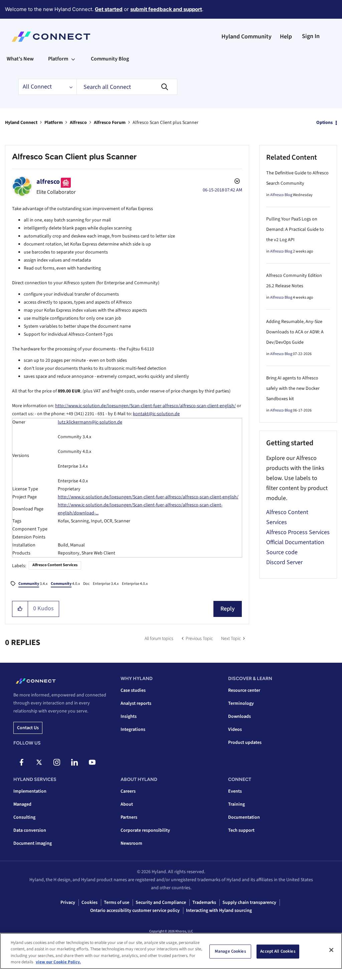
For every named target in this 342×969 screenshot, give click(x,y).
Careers (128, 791)
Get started (109, 9)
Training (236, 804)
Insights (129, 716)
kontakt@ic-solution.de (156, 414)
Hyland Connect (21, 122)
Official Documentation (295, 542)
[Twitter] (39, 762)
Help (286, 36)
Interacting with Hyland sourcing (219, 910)
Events (235, 791)
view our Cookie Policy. (58, 962)
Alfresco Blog (281, 195)
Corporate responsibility (145, 830)
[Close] (331, 950)
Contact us (28, 727)
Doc (86, 584)
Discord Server (284, 562)
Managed (22, 804)
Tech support (241, 830)
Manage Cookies (230, 951)
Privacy (67, 902)
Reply (227, 609)
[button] (20, 609)
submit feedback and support (166, 9)
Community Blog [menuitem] (110, 58)
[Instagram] (57, 762)
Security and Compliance (161, 902)
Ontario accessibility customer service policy (135, 910)
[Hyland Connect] (51, 36)
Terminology (241, 703)
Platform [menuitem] (58, 58)
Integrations (133, 729)
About (127, 804)
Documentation (244, 817)
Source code (282, 552)
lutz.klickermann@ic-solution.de (90, 422)
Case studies (133, 690)
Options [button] (324, 122)
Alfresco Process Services (298, 532)
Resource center (244, 690)
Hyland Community (246, 36)
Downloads (239, 716)
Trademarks (204, 902)
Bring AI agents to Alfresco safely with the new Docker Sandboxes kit (293, 388)
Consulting (24, 817)
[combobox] (126, 87)
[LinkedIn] (74, 762)
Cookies (89, 902)
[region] (171, 951)
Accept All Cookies (277, 951)
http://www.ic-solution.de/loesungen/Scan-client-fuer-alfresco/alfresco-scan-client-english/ (145, 405)
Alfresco (78, 122)
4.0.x (65, 584)
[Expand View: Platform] (73, 58)
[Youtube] (92, 762)
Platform (53, 122)
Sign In (311, 36)
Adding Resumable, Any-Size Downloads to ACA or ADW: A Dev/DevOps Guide (295, 332)
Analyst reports (136, 703)
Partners (129, 817)
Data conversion (29, 830)
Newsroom (131, 843)
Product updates (245, 742)
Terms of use (116, 902)
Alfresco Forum (110, 122)
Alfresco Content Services (54, 565)
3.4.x (32, 584)
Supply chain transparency (249, 902)
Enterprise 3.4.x (106, 584)
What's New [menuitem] (20, 58)
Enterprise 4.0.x (135, 584)
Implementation (29, 791)
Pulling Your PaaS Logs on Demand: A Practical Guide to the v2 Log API (295, 229)
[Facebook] (21, 762)
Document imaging (32, 843)
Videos (235, 729)
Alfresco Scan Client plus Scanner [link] (165, 122)
